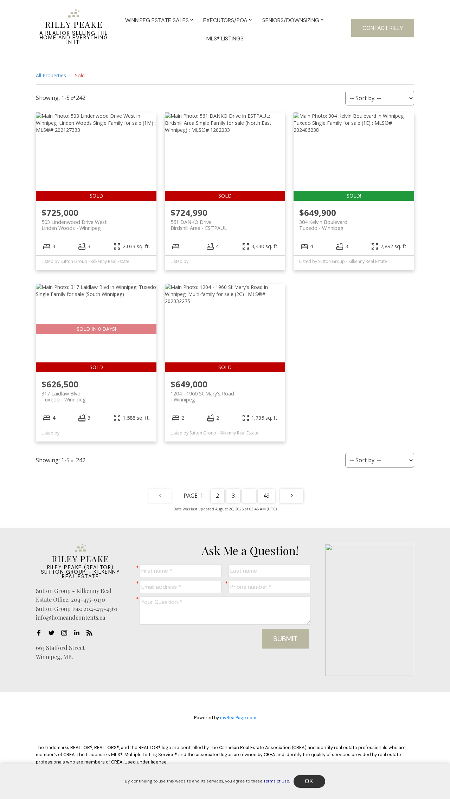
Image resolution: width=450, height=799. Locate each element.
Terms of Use (276, 781)
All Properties (51, 75)
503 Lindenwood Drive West (74, 225)
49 (266, 496)
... (249, 496)
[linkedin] (79, 633)
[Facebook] (41, 633)
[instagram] (66, 633)
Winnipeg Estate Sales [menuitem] (157, 20)
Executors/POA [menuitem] (225, 20)
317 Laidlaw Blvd (63, 396)
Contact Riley (382, 28)
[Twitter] (53, 633)
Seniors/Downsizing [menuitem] (290, 20)
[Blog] (91, 633)
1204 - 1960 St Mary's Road (202, 396)
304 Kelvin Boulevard (323, 225)
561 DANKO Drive (199, 225)
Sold (80, 75)
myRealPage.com (238, 718)
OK (309, 781)
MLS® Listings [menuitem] (225, 38)
